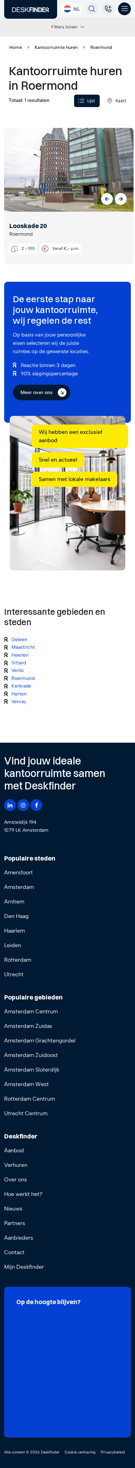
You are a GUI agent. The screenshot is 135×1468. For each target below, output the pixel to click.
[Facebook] (36, 805)
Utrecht (14, 974)
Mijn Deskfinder (24, 1267)
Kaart (121, 101)
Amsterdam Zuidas (28, 1026)
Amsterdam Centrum (31, 1011)
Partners (14, 1223)
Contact (14, 1252)
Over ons (15, 1179)
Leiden (12, 945)
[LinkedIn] (10, 805)
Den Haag (16, 916)
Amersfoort (18, 872)
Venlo (17, 670)
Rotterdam (17, 959)
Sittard (18, 663)
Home (15, 47)
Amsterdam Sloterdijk (31, 1069)
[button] (107, 199)
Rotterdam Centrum (29, 1098)
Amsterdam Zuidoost (31, 1055)
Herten (19, 694)
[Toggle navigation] (124, 8)
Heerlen (20, 655)
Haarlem (14, 930)
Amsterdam (19, 887)
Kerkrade (21, 686)
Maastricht (23, 647)
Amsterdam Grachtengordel (39, 1040)
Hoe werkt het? (23, 1194)
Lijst (91, 101)
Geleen (19, 640)
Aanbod (14, 1150)
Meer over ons (36, 392)
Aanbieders (18, 1237)
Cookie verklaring (80, 1452)
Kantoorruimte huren (56, 47)
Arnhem (14, 901)
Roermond (23, 678)
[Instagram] (23, 805)
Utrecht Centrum (25, 1113)
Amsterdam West (26, 1084)
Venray (18, 702)
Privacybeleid (113, 1452)
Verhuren (15, 1165)
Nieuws (13, 1208)
